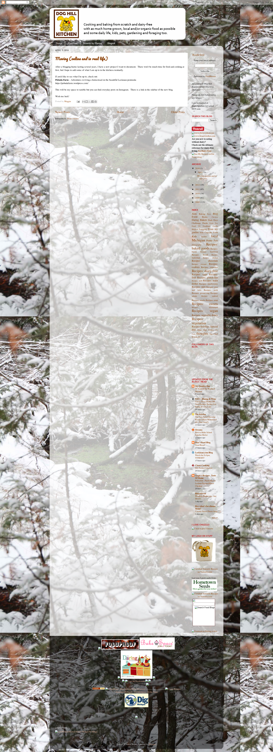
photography (196, 244)
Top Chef (213, 333)
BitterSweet (200, 493)
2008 (197, 202)
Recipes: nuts (199, 287)
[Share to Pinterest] (95, 101)
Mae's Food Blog (202, 442)
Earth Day (213, 223)
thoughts (202, 333)
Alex (194, 213)
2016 (197, 168)
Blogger (152, 744)
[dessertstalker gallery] (203, 135)
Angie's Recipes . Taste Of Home (205, 477)
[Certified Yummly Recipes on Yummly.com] (205, 571)
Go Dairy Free (204, 150)
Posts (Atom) (73, 118)
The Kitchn (200, 414)
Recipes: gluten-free (207, 277)
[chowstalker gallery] (203, 132)
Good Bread (200, 445)
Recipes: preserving (200, 293)
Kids (194, 236)
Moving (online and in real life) (81, 58)
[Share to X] (89, 101)
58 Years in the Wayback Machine (205, 390)
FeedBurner (211, 76)
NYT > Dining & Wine (205, 399)
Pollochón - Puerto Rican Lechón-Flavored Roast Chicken (205, 483)
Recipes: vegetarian (199, 321)
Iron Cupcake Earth (209, 232)
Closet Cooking (202, 465)
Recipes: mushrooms (208, 283)
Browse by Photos (92, 43)
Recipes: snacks (198, 300)
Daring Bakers (199, 220)
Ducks (205, 223)
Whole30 (196, 337)
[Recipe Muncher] (154, 678)
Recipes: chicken (210, 257)
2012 (197, 184)
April (200, 172)
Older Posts (178, 112)
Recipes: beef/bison (209, 251)
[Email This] (83, 101)
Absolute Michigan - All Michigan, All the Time (136, 691)
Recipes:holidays (200, 326)
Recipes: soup (212, 300)
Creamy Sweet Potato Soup (206, 511)
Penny (209, 240)
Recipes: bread (200, 254)
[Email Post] (78, 101)
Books (205, 216)
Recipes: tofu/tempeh (205, 307)
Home (59, 43)
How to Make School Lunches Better (203, 433)
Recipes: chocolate (205, 260)
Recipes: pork (211, 290)
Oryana (198, 429)
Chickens (215, 217)
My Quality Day (202, 386)
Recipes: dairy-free (205, 270)
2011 (197, 189)
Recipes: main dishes (205, 282)
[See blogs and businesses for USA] (98, 688)
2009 (197, 197)
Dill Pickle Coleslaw (203, 467)
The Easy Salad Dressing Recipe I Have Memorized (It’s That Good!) (206, 419)
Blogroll (111, 43)
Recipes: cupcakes (209, 267)
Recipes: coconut (199, 264)
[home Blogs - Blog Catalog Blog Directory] (125, 688)
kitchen (204, 236)
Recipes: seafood (209, 296)
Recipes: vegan (205, 310)
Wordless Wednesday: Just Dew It (205, 497)
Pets (216, 240)
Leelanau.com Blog (204, 452)
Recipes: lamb (197, 280)
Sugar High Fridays (205, 330)
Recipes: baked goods (205, 246)
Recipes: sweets (205, 303)
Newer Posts (62, 112)
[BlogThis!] (86, 101)
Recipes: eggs (199, 274)
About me (73, 43)
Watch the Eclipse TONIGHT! (202, 456)
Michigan (198, 240)
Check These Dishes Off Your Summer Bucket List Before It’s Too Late (205, 404)
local (214, 236)
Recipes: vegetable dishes (205, 315)
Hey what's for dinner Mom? (205, 507)
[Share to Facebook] (92, 101)
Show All (215, 518)
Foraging (203, 229)
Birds (209, 214)
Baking (202, 213)
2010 (197, 193)
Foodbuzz (206, 226)
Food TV (196, 226)
